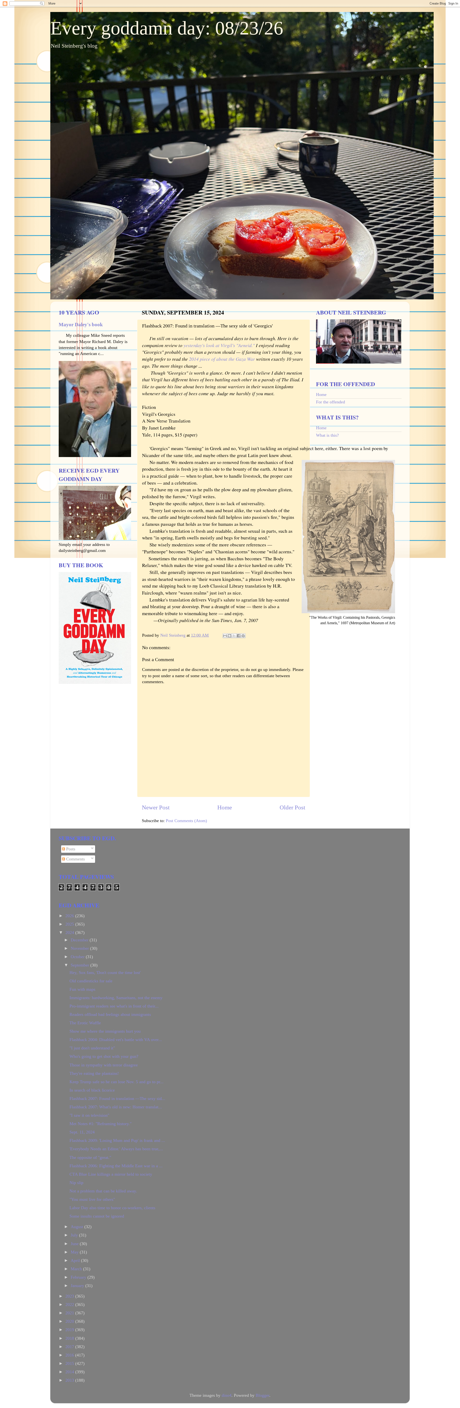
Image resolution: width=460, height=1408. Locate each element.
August (77, 1226)
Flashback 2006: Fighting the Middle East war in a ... (116, 1165)
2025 (70, 924)
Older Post (292, 807)
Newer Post (156, 807)
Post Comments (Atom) (186, 820)
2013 (70, 1380)
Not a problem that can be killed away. (103, 1191)
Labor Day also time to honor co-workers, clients (112, 1207)
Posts (70, 849)
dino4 (226, 1395)
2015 (70, 1363)
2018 (70, 1338)
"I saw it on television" (89, 1115)
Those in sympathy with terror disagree (103, 1065)
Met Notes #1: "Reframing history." (100, 1123)
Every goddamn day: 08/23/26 (166, 28)
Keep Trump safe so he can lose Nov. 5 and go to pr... (116, 1081)
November (80, 948)
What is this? (327, 435)
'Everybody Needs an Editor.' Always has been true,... (116, 1148)
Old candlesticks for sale (90, 981)
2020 (70, 1321)
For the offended (330, 402)
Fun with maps (82, 989)
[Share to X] (234, 635)
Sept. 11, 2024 (82, 1132)
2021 (70, 1313)
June (75, 1243)
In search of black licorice (92, 1090)
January (78, 1285)
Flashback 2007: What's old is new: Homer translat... (115, 1107)
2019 (70, 1329)
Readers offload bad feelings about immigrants (110, 1014)
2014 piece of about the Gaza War (222, 359)
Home (224, 807)
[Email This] (225, 635)
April (76, 1260)
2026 (70, 915)
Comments (75, 859)
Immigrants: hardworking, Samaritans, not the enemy (115, 997)
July (75, 1235)
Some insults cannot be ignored (96, 1216)
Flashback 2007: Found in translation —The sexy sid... (117, 1098)
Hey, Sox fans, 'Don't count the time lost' (105, 972)
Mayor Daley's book (81, 324)
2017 (70, 1346)
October (78, 956)
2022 (70, 1304)
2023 (70, 1296)
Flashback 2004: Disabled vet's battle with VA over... (115, 1039)
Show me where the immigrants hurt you (105, 1031)
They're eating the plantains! (94, 1073)
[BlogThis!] (229, 635)
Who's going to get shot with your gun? (103, 1056)
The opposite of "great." (90, 1157)
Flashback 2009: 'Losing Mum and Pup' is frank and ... (117, 1140)
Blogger (262, 1395)
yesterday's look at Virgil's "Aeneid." (220, 345)
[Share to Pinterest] (243, 635)
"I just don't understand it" (92, 1048)
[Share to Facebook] (238, 635)
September (80, 965)
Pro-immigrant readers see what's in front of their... (114, 1006)
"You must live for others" (92, 1199)
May (75, 1252)
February (79, 1277)
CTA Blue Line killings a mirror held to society (110, 1174)
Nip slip (76, 1182)
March (77, 1268)
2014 (70, 1371)
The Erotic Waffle (85, 1022)
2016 (70, 1355)
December (80, 940)
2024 (70, 932)
